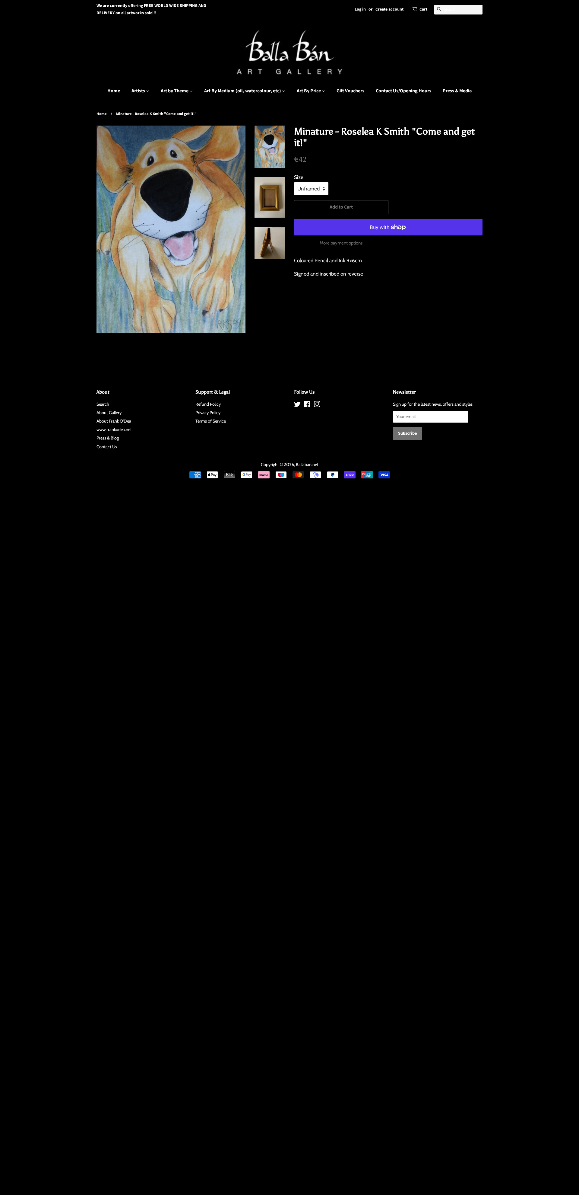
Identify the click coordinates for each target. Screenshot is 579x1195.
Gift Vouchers (350, 91)
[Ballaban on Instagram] (317, 405)
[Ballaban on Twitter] (297, 405)
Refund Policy (208, 404)
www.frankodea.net (114, 429)
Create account (389, 9)
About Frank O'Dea (113, 421)
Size (298, 177)
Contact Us (106, 446)
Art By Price (309, 91)
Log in (360, 9)
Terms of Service (210, 421)
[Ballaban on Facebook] (307, 405)
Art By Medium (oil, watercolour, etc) (243, 91)
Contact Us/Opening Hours (403, 91)
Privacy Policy (207, 412)
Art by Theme (175, 91)
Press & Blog (107, 438)
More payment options (341, 243)
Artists (138, 91)
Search (102, 404)
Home (113, 91)
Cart (423, 9)
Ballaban (304, 464)
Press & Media (457, 91)
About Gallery (109, 412)
